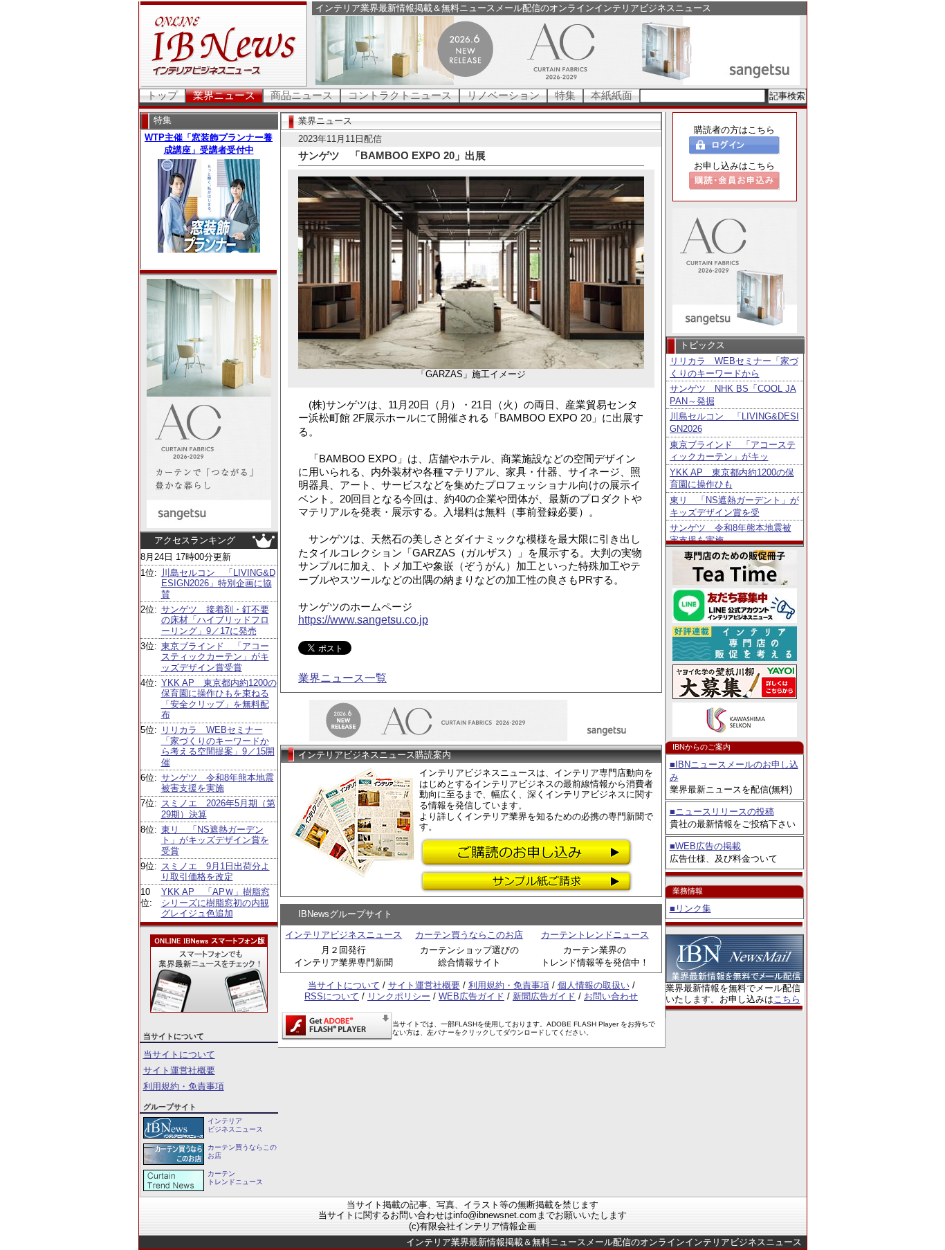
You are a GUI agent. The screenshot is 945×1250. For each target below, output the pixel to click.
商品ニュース (301, 95)
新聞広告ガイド (544, 996)
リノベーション (503, 95)
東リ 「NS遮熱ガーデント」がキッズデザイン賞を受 (734, 506)
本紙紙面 (611, 95)
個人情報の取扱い (594, 985)
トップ (162, 95)
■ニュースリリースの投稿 (722, 811)
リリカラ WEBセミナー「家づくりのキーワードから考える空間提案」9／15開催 (218, 746)
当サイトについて (179, 1054)
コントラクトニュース (400, 95)
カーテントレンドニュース (595, 935)
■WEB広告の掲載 (705, 846)
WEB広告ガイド (471, 996)
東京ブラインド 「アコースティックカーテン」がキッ (733, 451)
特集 (565, 95)
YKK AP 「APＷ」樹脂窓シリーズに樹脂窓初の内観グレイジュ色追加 (215, 902)
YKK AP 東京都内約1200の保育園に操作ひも (732, 478)
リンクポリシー (398, 996)
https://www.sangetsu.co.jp (363, 620)
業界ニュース (224, 95)
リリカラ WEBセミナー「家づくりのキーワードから (734, 367)
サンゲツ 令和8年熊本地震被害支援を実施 (217, 783)
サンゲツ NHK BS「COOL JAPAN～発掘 (733, 394)
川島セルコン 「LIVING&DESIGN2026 (734, 422)
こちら (786, 999)
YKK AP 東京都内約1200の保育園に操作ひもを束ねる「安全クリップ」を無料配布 (219, 699)
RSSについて (331, 996)
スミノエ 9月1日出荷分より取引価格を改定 (215, 871)
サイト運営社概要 (179, 1070)
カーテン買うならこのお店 (469, 935)
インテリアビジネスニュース (343, 935)
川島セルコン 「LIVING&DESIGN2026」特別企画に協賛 (218, 583)
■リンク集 (690, 908)
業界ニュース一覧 (342, 678)
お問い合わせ (611, 996)
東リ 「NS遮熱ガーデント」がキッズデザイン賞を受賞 (215, 840)
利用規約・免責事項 (183, 1086)
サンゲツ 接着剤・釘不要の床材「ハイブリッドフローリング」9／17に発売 (215, 620)
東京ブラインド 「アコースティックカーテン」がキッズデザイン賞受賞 (215, 657)
